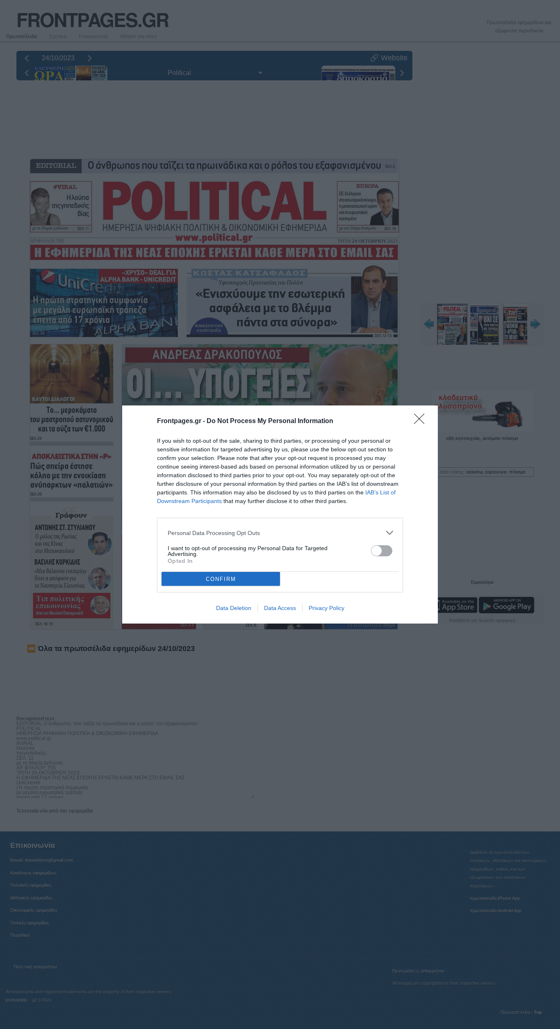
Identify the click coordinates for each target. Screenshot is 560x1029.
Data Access (280, 608)
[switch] (381, 550)
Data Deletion (233, 608)
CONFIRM (221, 579)
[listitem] (280, 532)
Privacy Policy (326, 608)
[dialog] (280, 514)
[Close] (422, 421)
